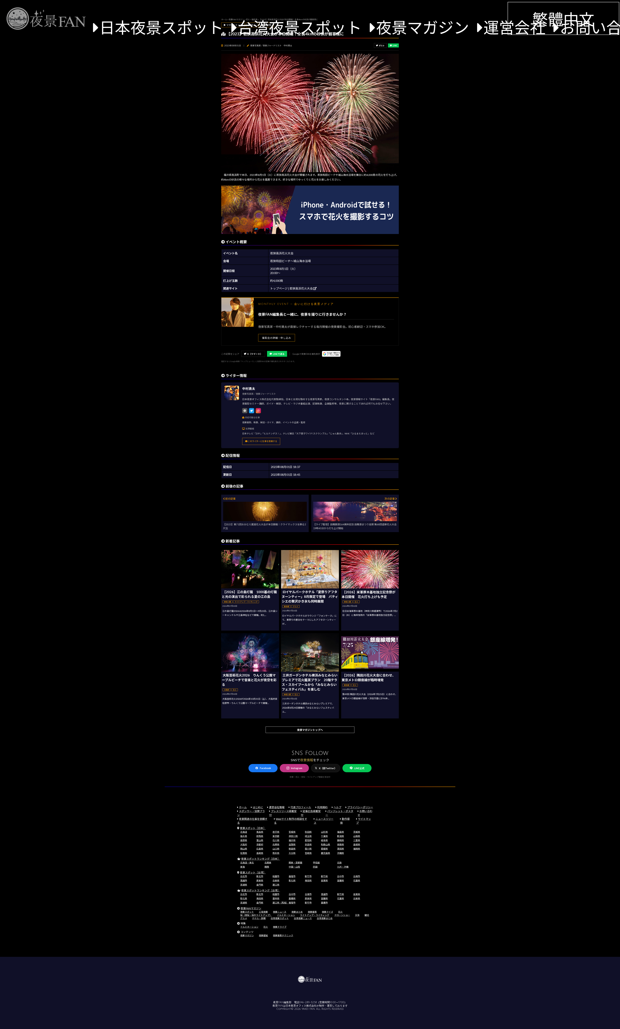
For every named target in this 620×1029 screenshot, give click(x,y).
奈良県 (308, 844)
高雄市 (243, 880)
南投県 (308, 880)
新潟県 (340, 836)
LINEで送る (278, 354)
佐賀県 (243, 853)
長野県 (243, 840)
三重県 (356, 840)
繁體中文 (563, 19)
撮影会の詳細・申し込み (276, 337)
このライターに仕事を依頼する (262, 441)
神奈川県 (293, 836)
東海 (242, 866)
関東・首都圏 (295, 862)
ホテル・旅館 (259, 918)
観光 (367, 915)
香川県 (308, 848)
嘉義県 (292, 898)
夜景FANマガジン (251, 908)
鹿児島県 (325, 853)
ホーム (243, 807)
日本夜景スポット (161, 27)
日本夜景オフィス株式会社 (301, 1005)
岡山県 (243, 848)
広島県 (259, 848)
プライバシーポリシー (360, 807)
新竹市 (308, 876)
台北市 (243, 876)
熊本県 (276, 853)
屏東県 (259, 880)
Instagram (296, 768)
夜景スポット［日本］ (253, 828)
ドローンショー (342, 915)
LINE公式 (359, 768)
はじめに (258, 807)
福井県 (292, 840)
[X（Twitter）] (251, 410)
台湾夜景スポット (300, 27)
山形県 (324, 832)
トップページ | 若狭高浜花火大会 (291, 288)
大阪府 (243, 844)
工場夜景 (263, 911)
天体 (357, 915)
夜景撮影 (312, 911)
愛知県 (308, 840)
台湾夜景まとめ (325, 918)
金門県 (259, 884)
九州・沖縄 (342, 866)
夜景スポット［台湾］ (253, 872)
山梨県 (356, 836)
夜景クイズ (327, 911)
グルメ (243, 918)
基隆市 (292, 876)
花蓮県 (356, 880)
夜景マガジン (422, 27)
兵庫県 (276, 844)
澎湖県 (243, 884)
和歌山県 (325, 844)
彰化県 (292, 880)
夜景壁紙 (263, 935)
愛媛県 (324, 848)
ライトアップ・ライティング (314, 915)
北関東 (267, 862)
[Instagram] (258, 410)
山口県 (276, 848)
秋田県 (308, 832)
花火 (340, 911)
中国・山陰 (294, 866)
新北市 (259, 876)
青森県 (259, 832)
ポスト (382, 45)
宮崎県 (308, 853)
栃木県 (243, 836)
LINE (395, 45)
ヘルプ (337, 807)
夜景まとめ (297, 911)
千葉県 (324, 836)
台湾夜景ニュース (303, 918)
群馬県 (259, 836)
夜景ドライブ (279, 926)
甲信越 (316, 862)
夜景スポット (247, 911)
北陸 (339, 862)
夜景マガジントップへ (310, 729)
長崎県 (259, 853)
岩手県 (276, 832)
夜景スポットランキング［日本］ (260, 858)
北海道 (243, 832)
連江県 (276, 884)
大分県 (292, 853)
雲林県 (276, 898)
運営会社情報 (276, 807)
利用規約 (322, 807)
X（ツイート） (254, 354)
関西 (266, 866)
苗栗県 (324, 880)
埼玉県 (308, 836)
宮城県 (292, 832)
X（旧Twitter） (328, 768)
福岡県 (356, 848)
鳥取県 (340, 844)
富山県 (259, 840)
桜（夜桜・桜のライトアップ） (256, 915)
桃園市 (276, 876)
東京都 (276, 836)
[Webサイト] (244, 410)
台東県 (276, 880)
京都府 (259, 844)
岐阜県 (324, 840)
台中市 (340, 876)
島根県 (356, 844)
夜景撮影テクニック (283, 935)
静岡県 (340, 840)
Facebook (265, 768)
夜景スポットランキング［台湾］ (260, 890)
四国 (315, 866)
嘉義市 (324, 902)
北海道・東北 (247, 862)
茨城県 (356, 832)
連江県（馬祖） (280, 902)
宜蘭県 (340, 880)
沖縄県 (340, 853)
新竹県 (324, 876)
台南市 (356, 876)
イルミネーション (286, 915)
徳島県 (292, 848)
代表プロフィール (300, 807)
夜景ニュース (279, 911)
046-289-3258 (308, 1002)
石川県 (276, 840)
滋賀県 (292, 844)
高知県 (340, 848)
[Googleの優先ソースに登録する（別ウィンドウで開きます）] (331, 354)
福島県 (340, 832)
